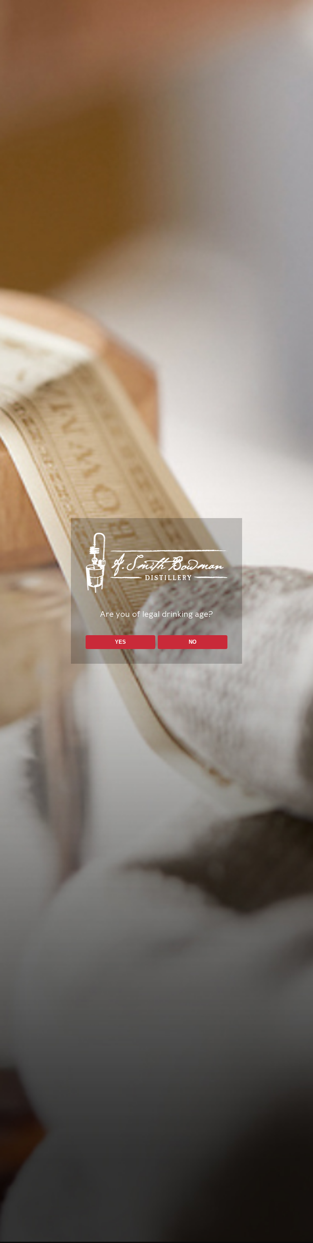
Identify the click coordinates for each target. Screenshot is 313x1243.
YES (120, 642)
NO (192, 642)
